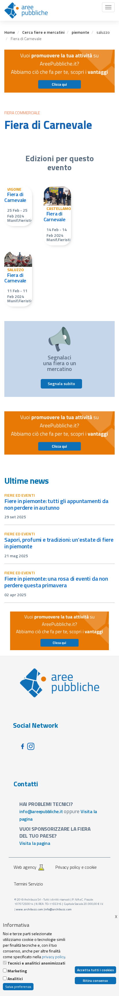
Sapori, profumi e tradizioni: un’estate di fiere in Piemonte (59, 543)
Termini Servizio (28, 883)
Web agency (25, 867)
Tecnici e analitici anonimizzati (36, 963)
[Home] (26, 10)
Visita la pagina (34, 843)
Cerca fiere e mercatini (43, 32)
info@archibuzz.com (58, 909)
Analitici (15, 979)
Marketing (17, 971)
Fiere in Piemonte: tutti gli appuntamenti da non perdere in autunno (56, 504)
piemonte (80, 32)
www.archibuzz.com (29, 909)
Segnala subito (61, 383)
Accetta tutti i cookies (95, 970)
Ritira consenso (95, 980)
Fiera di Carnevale (15, 197)
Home (9, 32)
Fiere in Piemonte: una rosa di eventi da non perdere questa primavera (56, 582)
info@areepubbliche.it (41, 811)
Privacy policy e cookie (76, 867)
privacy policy (53, 957)
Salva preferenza (18, 986)
